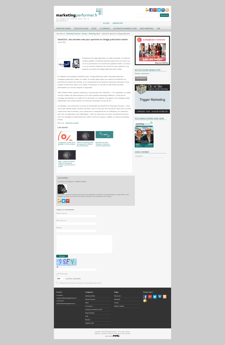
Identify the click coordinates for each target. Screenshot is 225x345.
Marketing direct (94, 34)
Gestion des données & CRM (93, 309)
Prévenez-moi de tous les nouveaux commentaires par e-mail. (80, 283)
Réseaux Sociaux (90, 299)
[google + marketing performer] (155, 11)
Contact (116, 302)
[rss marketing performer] (167, 11)
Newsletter (118, 23)
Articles (84, 34)
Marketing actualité (72, 123)
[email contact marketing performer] (147, 11)
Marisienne (104, 333)
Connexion (138, 156)
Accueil (106, 23)
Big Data (87, 319)
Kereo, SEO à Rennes (124, 333)
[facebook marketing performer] (151, 11)
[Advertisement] (100, 49)
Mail (61, 220)
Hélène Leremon (80, 181)
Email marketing (89, 313)
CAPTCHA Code (61, 274)
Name (61, 213)
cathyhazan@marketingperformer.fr (66, 298)
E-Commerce (89, 306)
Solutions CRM (89, 323)
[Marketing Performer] (79, 16)
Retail (86, 302)
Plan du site (117, 296)
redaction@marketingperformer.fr (65, 303)
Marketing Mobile (90, 296)
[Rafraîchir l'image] (57, 267)
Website (59, 228)
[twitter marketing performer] (159, 11)
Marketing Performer (73, 34)
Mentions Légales (119, 306)
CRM (86, 316)
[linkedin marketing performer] (163, 11)
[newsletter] (141, 80)
